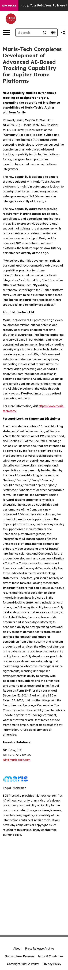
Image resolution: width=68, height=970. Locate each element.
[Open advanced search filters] (53, 32)
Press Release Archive (40, 948)
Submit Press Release (19, 956)
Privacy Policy (51, 964)
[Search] (45, 32)
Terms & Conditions (50, 956)
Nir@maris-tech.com (16, 759)
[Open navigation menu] (6, 32)
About (17, 948)
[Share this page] (62, 32)
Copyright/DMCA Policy (23, 964)
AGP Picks (9, 5)
